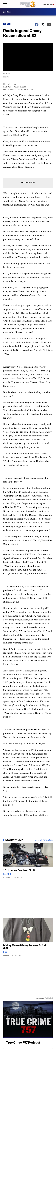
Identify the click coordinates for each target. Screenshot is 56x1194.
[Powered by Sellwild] (49, 998)
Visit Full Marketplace (44, 840)
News (7, 24)
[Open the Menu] (4, 4)
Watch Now (48, 4)
